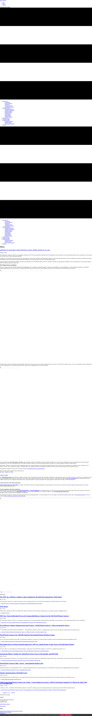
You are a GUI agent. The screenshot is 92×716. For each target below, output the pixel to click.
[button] (2, 713)
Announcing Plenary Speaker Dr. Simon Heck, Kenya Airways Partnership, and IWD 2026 (29, 654)
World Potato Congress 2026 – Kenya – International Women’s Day (21, 663)
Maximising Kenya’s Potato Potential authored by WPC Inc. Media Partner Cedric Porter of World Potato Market (37, 644)
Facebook (2, 471)
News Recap (4, 606)
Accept (62, 714)
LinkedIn (6, 471)
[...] (21, 603)
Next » (13, 692)
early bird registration (24, 490)
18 (11, 692)
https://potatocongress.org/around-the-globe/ (35, 468)
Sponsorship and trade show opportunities (9, 484)
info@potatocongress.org (80, 494)
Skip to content (3, 0)
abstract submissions (34, 490)
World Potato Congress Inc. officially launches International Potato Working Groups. (27, 635)
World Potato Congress (7, 477)
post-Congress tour (73, 478)
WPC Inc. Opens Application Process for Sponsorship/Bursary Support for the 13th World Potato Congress (34, 616)
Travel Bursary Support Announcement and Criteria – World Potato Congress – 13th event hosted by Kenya (34, 625)
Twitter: (11, 471)
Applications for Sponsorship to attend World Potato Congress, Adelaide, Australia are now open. (25, 250)
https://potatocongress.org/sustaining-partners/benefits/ (14, 495)
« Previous (5, 692)
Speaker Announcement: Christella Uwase (13, 673)
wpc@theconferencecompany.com (61, 491)
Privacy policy (3, 706)
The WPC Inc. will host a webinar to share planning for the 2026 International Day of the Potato (31, 597)
